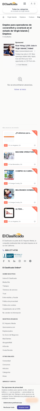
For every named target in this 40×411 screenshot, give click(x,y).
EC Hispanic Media (9, 323)
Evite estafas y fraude (10, 297)
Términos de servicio (10, 290)
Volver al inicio (20, 89)
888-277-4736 (11, 250)
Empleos (23, 17)
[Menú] (33, 3)
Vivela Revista (7, 350)
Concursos (6, 365)
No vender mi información (12, 313)
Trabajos (6, 286)
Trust (4, 294)
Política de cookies (9, 305)
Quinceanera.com (9, 327)
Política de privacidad (10, 301)
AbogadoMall (7, 342)
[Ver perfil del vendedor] (6, 153)
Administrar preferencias (13, 403)
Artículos (6, 368)
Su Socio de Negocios (10, 335)
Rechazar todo (9, 407)
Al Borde (6, 346)
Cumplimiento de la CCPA (11, 309)
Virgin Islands (12, 17)
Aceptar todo (23, 407)
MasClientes (7, 339)
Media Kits (6, 282)
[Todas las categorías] (24, 3)
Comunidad (7, 361)
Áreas (5, 376)
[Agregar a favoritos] (34, 145)
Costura (31, 17)
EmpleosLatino (8, 331)
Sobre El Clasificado (10, 278)
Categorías (6, 372)
